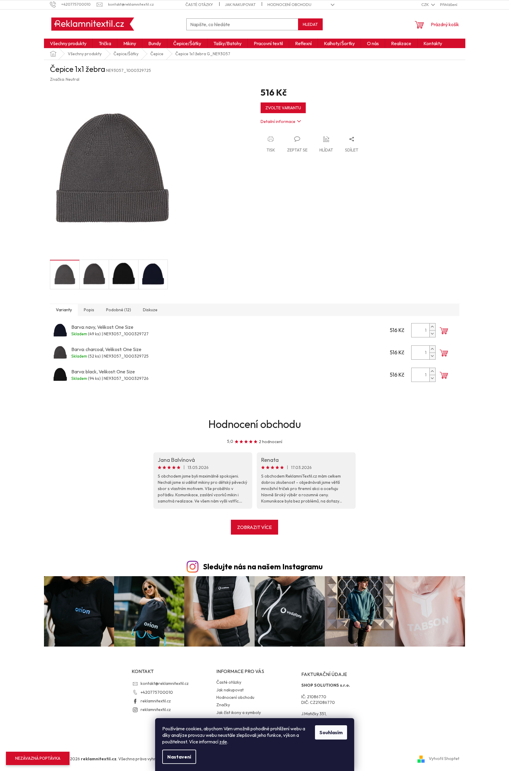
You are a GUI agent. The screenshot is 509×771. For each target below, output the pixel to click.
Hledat (310, 24)
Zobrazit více (254, 527)
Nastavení (179, 757)
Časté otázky (199, 4)
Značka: (64, 79)
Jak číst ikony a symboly (238, 712)
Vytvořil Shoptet (444, 758)
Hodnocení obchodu (289, 4)
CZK (425, 4)
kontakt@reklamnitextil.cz (165, 683)
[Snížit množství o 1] (432, 333)
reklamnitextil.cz (156, 701)
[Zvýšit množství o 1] (432, 326)
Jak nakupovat (240, 4)
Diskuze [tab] (150, 309)
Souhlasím (331, 732)
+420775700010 (157, 692)
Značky (223, 704)
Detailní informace (278, 121)
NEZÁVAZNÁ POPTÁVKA (37, 758)
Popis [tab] (89, 309)
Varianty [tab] (64, 309)
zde (223, 742)
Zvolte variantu (283, 107)
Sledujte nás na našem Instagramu (263, 566)
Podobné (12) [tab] (118, 309)
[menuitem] (68, 43)
